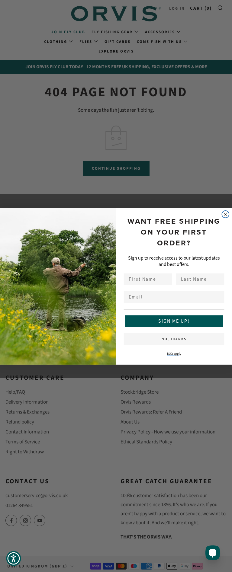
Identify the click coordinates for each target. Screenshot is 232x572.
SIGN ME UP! (173, 321)
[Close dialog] (225, 214)
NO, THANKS (174, 339)
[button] (13, 558)
